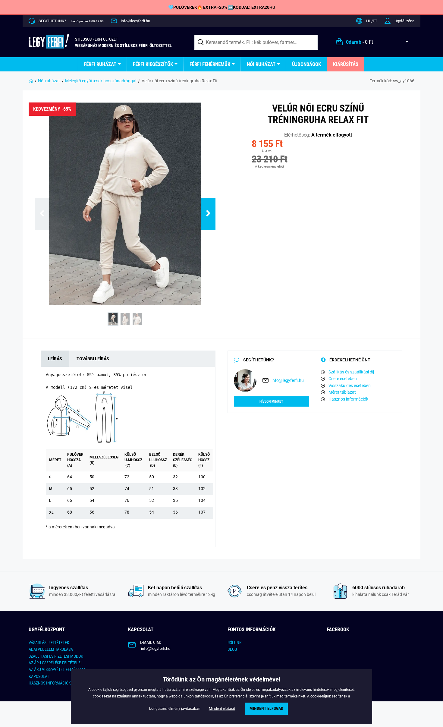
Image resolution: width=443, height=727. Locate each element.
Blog (232, 649)
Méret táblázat (342, 392)
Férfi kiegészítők (153, 64)
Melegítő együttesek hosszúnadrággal (100, 80)
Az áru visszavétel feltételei (57, 669)
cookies (99, 696)
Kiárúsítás (345, 64)
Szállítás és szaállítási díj (351, 372)
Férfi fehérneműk (210, 64)
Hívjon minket (271, 401)
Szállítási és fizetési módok (56, 656)
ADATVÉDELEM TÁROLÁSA (51, 649)
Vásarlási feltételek (49, 642)
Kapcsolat (39, 676)
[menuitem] (102, 64)
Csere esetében (342, 378)
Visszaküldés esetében (349, 385)
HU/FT (371, 21)
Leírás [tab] (55, 358)
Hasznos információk (348, 399)
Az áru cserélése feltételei (55, 662)
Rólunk (235, 642)
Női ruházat (261, 64)
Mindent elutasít (222, 709)
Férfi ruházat (100, 64)
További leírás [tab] (93, 358)
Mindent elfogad (266, 708)
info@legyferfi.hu (135, 21)
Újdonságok (306, 64)
